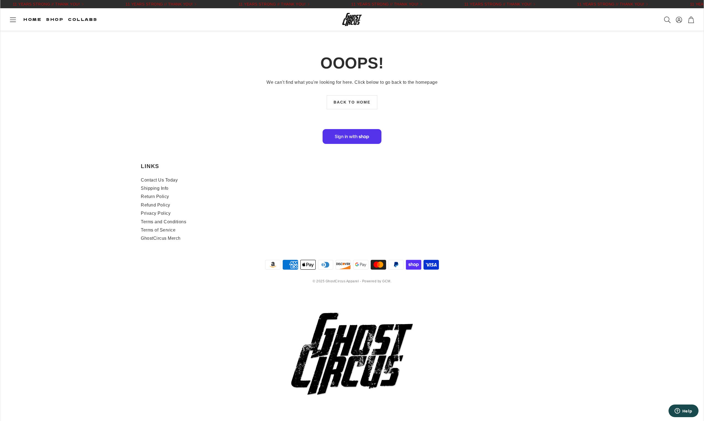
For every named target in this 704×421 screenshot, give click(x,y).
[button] (13, 20)
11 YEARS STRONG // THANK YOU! (492, 4)
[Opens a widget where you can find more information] (683, 411)
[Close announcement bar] (698, 4)
